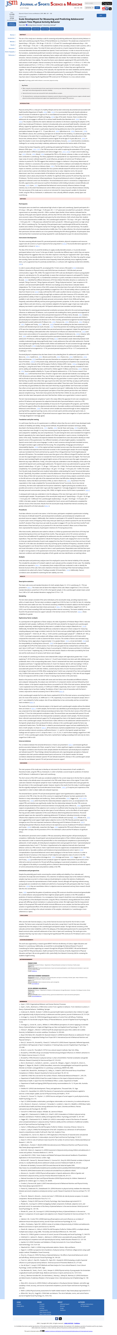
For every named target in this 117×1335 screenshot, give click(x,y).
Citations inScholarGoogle (11, 24)
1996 (80, 315)
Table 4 (29, 587)
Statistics (63, 1310)
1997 (75, 428)
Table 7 (32, 702)
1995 (29, 859)
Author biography (10, 51)
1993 (74, 268)
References (12, 55)
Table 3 (47, 506)
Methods (12, 41)
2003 (20, 122)
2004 (45, 112)
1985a (64, 244)
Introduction (11, 38)
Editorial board (64, 1304)
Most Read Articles (45, 1312)
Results (13, 45)
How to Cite (45, 29)
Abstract (12, 35)
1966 (84, 641)
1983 (51, 643)
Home (19, 1302)
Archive (42, 1308)
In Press (42, 1306)
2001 (64, 152)
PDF (100, 15)
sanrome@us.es (35, 983)
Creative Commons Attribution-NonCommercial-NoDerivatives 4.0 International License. (69, 1331)
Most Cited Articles (45, 1314)
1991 (38, 149)
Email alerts (20, 1306)
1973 (45, 428)
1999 (85, 131)
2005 (66, 322)
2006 (57, 131)
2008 (72, 131)
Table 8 (33, 708)
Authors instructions (87, 1304)
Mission (62, 1306)
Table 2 (87, 490)
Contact (19, 1304)
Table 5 (80, 612)
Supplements (44, 1310)
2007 (69, 141)
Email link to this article (56, 29)
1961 (67, 641)
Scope (62, 1308)
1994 (67, 570)
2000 (77, 119)
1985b (32, 362)
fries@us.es (34, 971)
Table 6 (61, 691)
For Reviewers (85, 1306)
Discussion (12, 48)
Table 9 (70, 745)
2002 (53, 112)
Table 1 (37, 246)
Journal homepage (24, 8)
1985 (34, 149)
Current (42, 1304)
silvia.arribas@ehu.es (36, 996)
